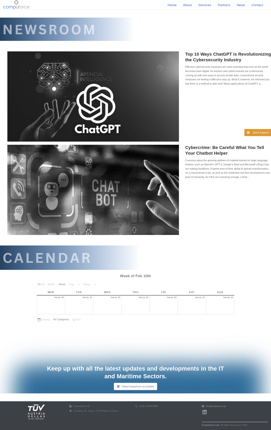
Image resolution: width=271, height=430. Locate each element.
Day (71, 284)
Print (78, 319)
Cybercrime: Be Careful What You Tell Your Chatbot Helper (224, 150)
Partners (224, 5)
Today (86, 284)
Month (51, 284)
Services (204, 5)
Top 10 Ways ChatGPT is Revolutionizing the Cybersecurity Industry (228, 57)
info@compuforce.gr (216, 406)
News (241, 5)
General (45, 319)
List (42, 285)
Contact (257, 5)
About (187, 5)
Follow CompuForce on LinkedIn (138, 386)
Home (172, 5)
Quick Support (260, 132)
